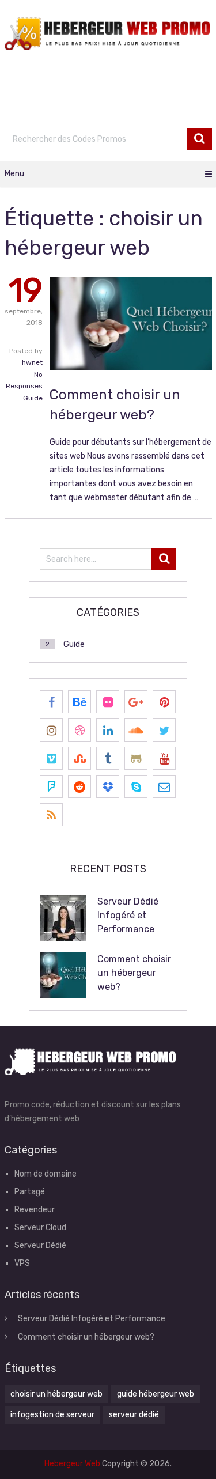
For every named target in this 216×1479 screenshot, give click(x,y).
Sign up (197, 111)
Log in (159, 111)
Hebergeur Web (72, 1464)
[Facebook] (51, 701)
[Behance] (79, 701)
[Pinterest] (164, 701)
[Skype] (135, 786)
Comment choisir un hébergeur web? (134, 973)
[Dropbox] (107, 786)
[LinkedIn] (107, 730)
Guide (33, 398)
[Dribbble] (79, 730)
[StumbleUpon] (79, 758)
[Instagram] (51, 730)
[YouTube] (164, 758)
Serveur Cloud (40, 1227)
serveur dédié (134, 1415)
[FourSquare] (51, 786)
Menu (14, 174)
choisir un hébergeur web (56, 1394)
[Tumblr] (107, 758)
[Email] (164, 786)
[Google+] (135, 701)
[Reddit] (79, 786)
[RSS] (51, 814)
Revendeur (34, 1210)
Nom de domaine (45, 1174)
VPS (22, 1263)
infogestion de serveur (52, 1415)
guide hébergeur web (155, 1394)
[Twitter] (164, 730)
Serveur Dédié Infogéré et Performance (127, 915)
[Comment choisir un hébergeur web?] (130, 323)
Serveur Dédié (40, 1245)
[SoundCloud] (135, 730)
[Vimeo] (51, 758)
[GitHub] (135, 758)
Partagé (29, 1192)
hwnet (32, 362)
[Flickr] (107, 701)
